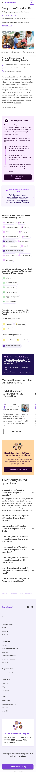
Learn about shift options (12, 345)
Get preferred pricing (18, 767)
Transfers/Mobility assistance (14, 250)
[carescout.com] (10, 2)
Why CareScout (6, 621)
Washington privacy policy (9, 704)
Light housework (10, 232)
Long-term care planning (9, 655)
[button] (8, 40)
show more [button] (17, 103)
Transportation (10, 241)
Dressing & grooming (12, 227)
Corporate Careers (7, 624)
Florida (21, 593)
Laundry (26, 236)
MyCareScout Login (7, 673)
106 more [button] (27, 64)
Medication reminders (12, 236)
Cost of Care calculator (8, 659)
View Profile (16, 431)
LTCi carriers (5, 690)
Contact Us (5, 635)
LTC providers (6, 687)
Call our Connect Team (18, 469)
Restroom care (24, 241)
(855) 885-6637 (7, 15)
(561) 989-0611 (7, 26)
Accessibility (5, 711)
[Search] (27, 2)
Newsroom (5, 631)
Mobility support (10, 255)
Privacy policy (6, 700)
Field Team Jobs (6, 628)
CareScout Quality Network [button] (15, 360)
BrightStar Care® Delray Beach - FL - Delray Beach (13, 394)
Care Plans (5, 652)
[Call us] (32, 2)
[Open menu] (3, 2)
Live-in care (9, 260)
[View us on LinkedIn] (32, 607)
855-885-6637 (9, 740)
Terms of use (5, 707)
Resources (5, 662)
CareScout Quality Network (10, 648)
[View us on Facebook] (28, 607)
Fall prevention (10, 222)
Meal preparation (26, 232)
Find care (4, 645)
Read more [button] (26, 202)
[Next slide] (33, 197)
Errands (26, 246)
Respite (22, 222)
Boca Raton (28, 593)
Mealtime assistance (12, 246)
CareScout (5, 593)
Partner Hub (5, 683)
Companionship (25, 255)
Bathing (26, 227)
